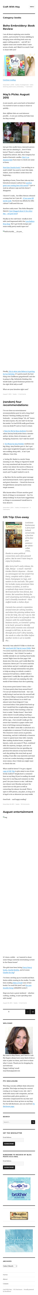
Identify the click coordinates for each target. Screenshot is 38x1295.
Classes (5, 1284)
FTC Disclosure (17, 1289)
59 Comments (25, 804)
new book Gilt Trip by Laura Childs (18, 648)
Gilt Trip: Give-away (16, 517)
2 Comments (23, 1003)
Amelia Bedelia (13, 970)
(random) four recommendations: (15, 403)
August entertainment (18, 811)
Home (5, 1275)
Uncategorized (24, 84)
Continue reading (9, 80)
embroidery (20, 86)
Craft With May (11, 6)
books (17, 84)
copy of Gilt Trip (9, 771)
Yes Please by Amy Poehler (14, 444)
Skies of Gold (17, 983)
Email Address (7, 1137)
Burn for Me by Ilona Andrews (15, 431)
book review (12, 86)
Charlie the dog (8, 972)
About (5, 1279)
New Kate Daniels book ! (12, 167)
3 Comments (22, 394)
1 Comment (28, 86)
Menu (32, 6)
